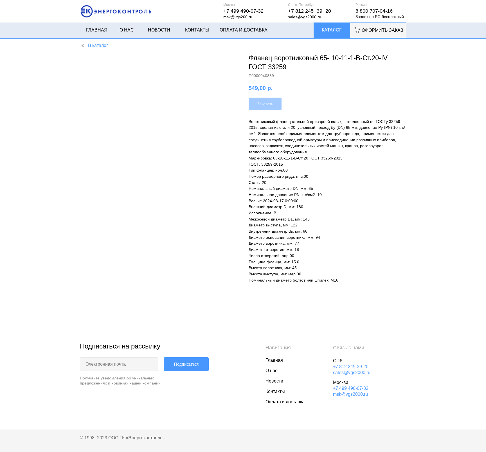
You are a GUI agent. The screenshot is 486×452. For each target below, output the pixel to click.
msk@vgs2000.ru (350, 394)
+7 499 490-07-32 (350, 388)
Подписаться (186, 364)
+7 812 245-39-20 (350, 366)
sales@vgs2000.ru (304, 17)
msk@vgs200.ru (237, 17)
